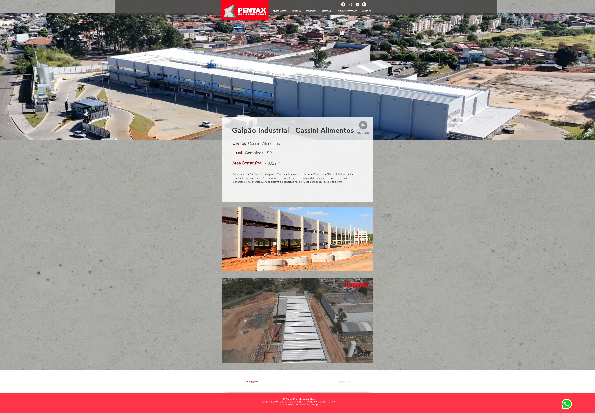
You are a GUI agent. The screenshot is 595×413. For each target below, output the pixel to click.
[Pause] (226, 359)
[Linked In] (364, 4)
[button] (297, 239)
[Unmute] (231, 359)
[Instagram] (350, 4)
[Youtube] (357, 4)
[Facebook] (343, 4)
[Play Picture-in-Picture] (364, 359)
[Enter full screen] (369, 359)
